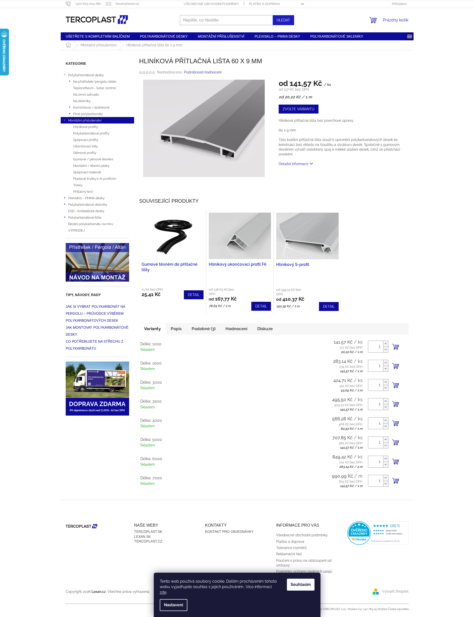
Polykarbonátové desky (86, 75)
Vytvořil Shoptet (395, 591)
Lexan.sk (142, 537)
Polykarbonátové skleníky (87, 204)
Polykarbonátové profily (91, 133)
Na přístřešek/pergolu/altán (94, 81)
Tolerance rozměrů (291, 548)
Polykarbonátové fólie (85, 217)
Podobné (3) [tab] (203, 328)
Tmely (78, 185)
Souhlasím (301, 584)
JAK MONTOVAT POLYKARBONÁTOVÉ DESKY (97, 330)
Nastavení (173, 605)
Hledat (283, 20)
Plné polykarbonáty (88, 114)
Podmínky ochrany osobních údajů (304, 571)
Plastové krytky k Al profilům (94, 179)
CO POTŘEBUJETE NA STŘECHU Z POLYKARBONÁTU (94, 344)
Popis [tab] (176, 328)
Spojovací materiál (87, 172)
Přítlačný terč (83, 191)
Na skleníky (82, 101)
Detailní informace (293, 164)
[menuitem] (98, 36)
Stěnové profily (84, 153)
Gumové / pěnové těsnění (93, 159)
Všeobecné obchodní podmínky (211, 4)
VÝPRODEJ (76, 230)
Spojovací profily (85, 140)
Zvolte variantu (299, 109)
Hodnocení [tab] (236, 328)
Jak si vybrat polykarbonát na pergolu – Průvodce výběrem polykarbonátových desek (95, 313)
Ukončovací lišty (85, 146)
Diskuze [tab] (265, 328)
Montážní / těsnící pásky (91, 166)
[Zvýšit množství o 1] (385, 344)
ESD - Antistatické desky (86, 211)
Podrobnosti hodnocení (202, 72)
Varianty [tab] (152, 328)
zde (163, 592)
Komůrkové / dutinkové (91, 107)
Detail (194, 295)
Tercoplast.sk (148, 532)
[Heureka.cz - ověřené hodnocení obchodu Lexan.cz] (378, 533)
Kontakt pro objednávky (229, 532)
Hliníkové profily (85, 127)
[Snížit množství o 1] (385, 349)
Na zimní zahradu (86, 94)
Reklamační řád (289, 554)
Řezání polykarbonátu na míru (90, 224)
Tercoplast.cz (148, 541)
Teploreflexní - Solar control (94, 88)
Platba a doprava (264, 4)
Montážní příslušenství (85, 120)
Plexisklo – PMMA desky (86, 198)
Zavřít (306, 178)
